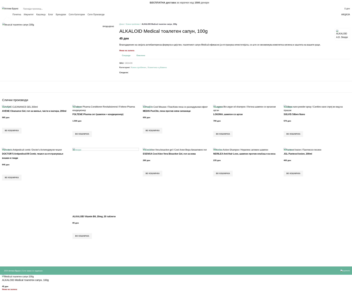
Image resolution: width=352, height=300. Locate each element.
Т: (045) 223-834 (26, 3)
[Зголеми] (7, 21)
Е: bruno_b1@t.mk (10, 3)
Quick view (5, 137)
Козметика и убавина (157, 67)
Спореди (126, 55)
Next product (348, 24)
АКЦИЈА (345, 14)
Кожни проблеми (133, 24)
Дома (121, 24)
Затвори (7, 107)
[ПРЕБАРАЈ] (320, 8)
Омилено (140, 55)
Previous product (343, 24)
